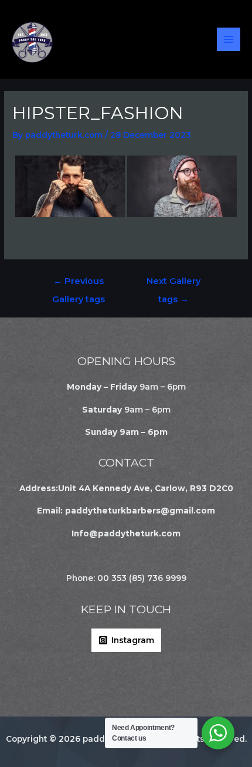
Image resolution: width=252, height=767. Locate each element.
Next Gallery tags (173, 284)
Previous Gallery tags (78, 284)
